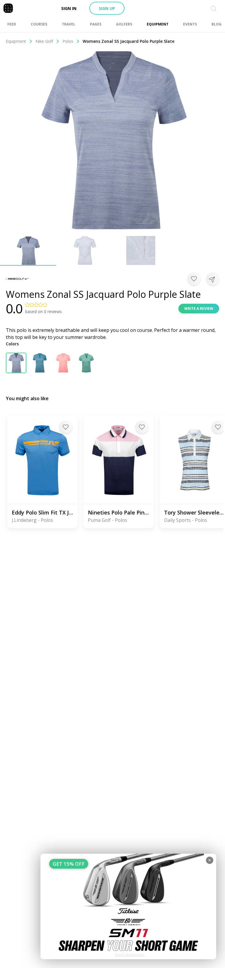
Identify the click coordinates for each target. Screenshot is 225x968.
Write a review (198, 308)
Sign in (68, 8)
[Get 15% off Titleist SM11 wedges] (128, 906)
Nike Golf (44, 41)
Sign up (107, 8)
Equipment (16, 41)
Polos (67, 41)
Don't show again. (130, 954)
